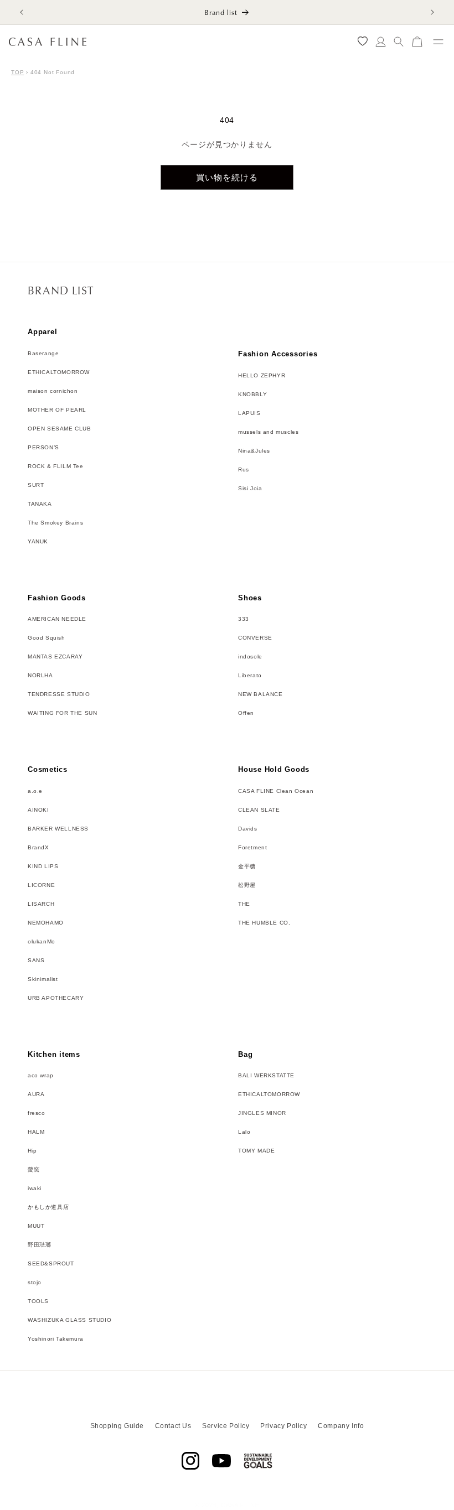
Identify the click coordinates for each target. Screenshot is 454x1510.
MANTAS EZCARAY (55, 656)
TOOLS (38, 1301)
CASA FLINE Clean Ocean (275, 791)
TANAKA (40, 504)
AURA (36, 1094)
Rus (243, 469)
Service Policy (225, 1426)
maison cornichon (53, 391)
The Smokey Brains (55, 523)
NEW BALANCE (260, 694)
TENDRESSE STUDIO (59, 694)
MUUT (36, 1226)
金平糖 (247, 866)
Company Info (341, 1426)
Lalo (244, 1132)
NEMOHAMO (46, 923)
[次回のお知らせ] (432, 12)
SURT (36, 485)
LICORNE (41, 885)
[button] (399, 42)
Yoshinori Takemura (56, 1339)
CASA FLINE (240, 1505)
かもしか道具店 (48, 1207)
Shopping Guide (117, 1426)
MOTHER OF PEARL (57, 410)
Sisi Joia (250, 488)
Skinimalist (43, 979)
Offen (246, 713)
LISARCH (41, 904)
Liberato (250, 675)
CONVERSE (255, 638)
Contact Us (173, 1426)
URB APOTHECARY (56, 998)
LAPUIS (249, 413)
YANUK (38, 541)
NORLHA (40, 675)
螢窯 (33, 1169)
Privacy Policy (283, 1426)
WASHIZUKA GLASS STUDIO (69, 1320)
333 (243, 619)
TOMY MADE (256, 1151)
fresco (36, 1113)
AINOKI (38, 810)
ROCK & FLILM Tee (56, 466)
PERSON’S (43, 447)
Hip (32, 1151)
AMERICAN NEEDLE (57, 619)
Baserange (43, 353)
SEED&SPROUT (51, 1263)
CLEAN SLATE (259, 810)
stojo (35, 1282)
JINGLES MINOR (262, 1113)
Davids (247, 829)
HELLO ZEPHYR (261, 375)
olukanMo (41, 941)
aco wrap (41, 1075)
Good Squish (46, 638)
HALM (36, 1132)
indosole (250, 656)
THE (244, 904)
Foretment (252, 847)
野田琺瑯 (39, 1245)
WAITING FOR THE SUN (62, 713)
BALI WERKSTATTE (266, 1075)
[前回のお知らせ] (21, 12)
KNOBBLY (252, 394)
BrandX (38, 847)
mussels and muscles (268, 432)
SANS (36, 960)
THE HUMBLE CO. (264, 923)
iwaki (35, 1188)
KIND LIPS (43, 866)
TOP (17, 72)
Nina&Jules (254, 451)
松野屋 (247, 885)
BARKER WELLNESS (58, 829)
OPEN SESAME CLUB (59, 429)
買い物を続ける (227, 177)
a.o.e (35, 791)
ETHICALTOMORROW (59, 372)
